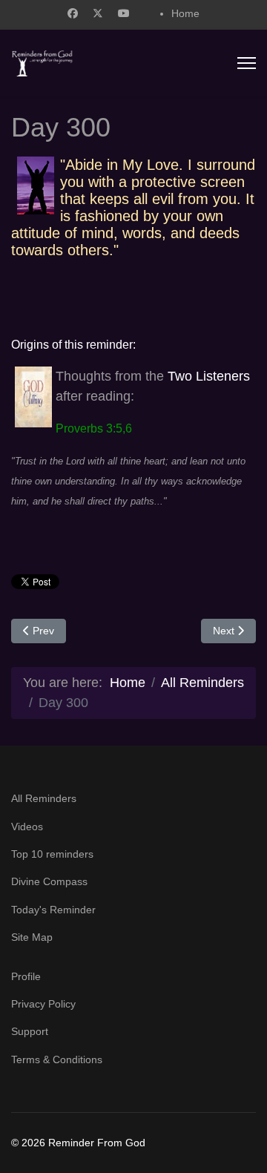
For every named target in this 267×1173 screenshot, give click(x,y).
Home (185, 13)
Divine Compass (49, 881)
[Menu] (246, 63)
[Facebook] (72, 13)
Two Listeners (209, 376)
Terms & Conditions (56, 1059)
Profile (26, 976)
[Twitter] (98, 13)
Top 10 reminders (52, 854)
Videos (27, 826)
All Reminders (43, 798)
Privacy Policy (43, 1004)
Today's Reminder (53, 910)
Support (29, 1031)
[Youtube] (124, 13)
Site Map (32, 937)
